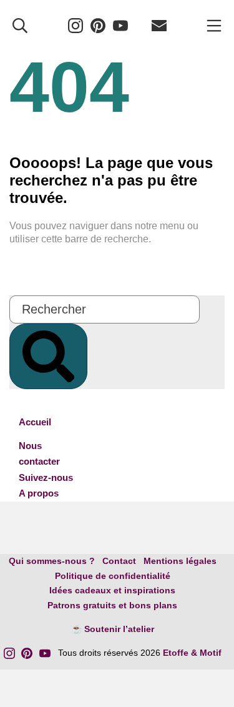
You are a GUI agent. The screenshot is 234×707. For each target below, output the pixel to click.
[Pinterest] (97, 25)
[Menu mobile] (214, 25)
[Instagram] (75, 25)
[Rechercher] (19, 25)
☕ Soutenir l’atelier (112, 629)
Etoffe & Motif (192, 653)
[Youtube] (120, 25)
